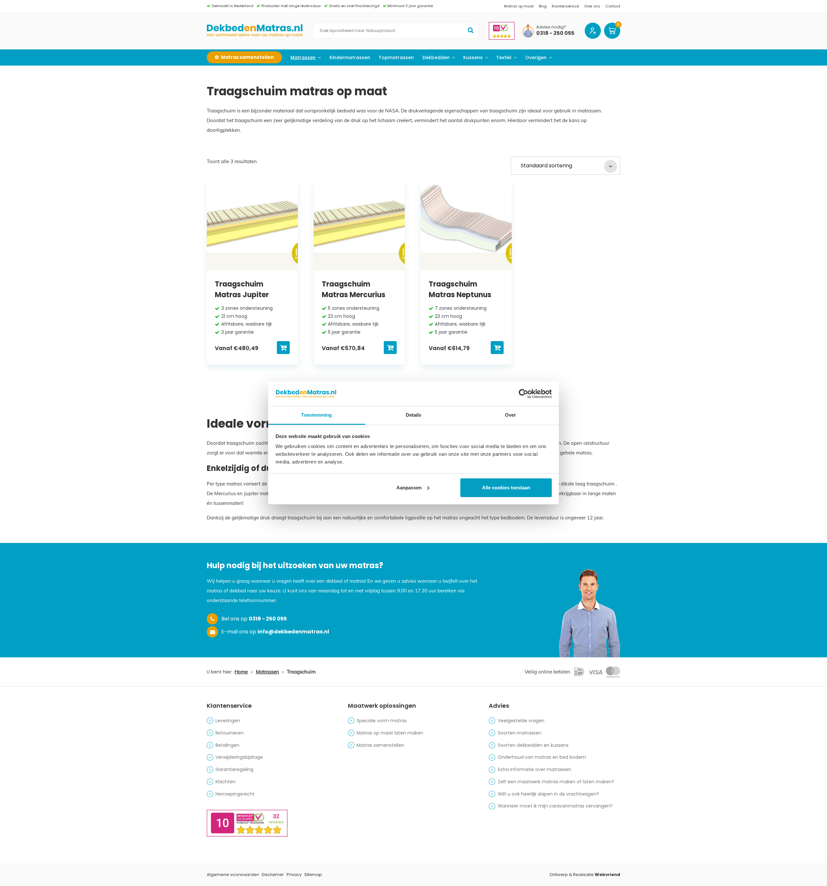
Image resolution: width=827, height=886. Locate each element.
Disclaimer (273, 874)
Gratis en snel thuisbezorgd (354, 5)
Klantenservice (565, 6)
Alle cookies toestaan (506, 487)
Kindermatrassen (350, 57)
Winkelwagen (612, 31)
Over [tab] (510, 415)
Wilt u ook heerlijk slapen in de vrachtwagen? (548, 794)
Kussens (473, 57)
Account (593, 31)
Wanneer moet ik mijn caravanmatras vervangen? (555, 806)
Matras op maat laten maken (390, 733)
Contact (612, 6)
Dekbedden (436, 57)
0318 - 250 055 (555, 33)
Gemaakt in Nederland (232, 5)
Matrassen (303, 57)
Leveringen (227, 720)
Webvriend (607, 874)
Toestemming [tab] (316, 415)
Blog (543, 6)
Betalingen (227, 745)
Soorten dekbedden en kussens (533, 745)
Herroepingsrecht (235, 794)
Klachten (225, 781)
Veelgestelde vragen (521, 720)
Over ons (592, 6)
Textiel (503, 57)
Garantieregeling (234, 769)
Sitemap (313, 874)
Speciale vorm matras (382, 720)
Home (241, 672)
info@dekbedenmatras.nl (293, 631)
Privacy (294, 874)
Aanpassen (409, 487)
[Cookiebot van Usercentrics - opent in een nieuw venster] (523, 394)
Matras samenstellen (380, 745)
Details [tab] (414, 415)
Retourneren (229, 733)
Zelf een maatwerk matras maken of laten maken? (556, 781)
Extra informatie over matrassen (534, 769)
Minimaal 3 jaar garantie (410, 5)
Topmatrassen (396, 57)
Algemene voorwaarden (233, 874)
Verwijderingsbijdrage (239, 757)
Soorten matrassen (519, 733)
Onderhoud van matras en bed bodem (542, 757)
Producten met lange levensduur (291, 5)
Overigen (536, 57)
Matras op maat (519, 6)
